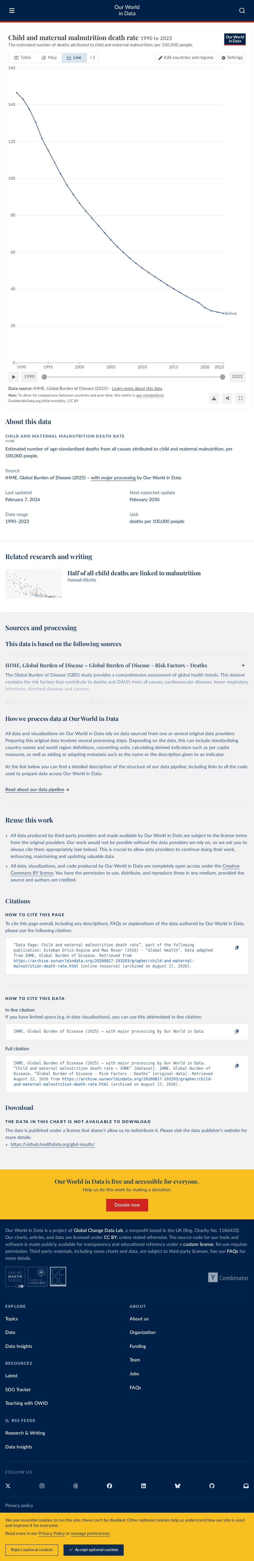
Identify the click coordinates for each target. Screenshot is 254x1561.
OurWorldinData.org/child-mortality (36, 401)
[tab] (22, 58)
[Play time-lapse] (13, 377)
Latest (11, 1376)
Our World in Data (127, 10)
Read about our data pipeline (34, 789)
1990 (29, 377)
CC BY (73, 401)
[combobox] (242, 10)
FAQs (232, 1251)
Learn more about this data (137, 389)
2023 (237, 377)
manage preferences (90, 1534)
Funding (138, 1346)
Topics (11, 1319)
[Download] (214, 398)
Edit (189, 58)
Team (135, 1360)
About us (139, 1319)
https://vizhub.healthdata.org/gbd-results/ (53, 1144)
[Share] (227, 398)
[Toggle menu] (12, 10)
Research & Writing (25, 1433)
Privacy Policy (51, 1534)
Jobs (134, 1374)
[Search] (242, 10)
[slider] (44, 377)
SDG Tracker (18, 1390)
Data (10, 1332)
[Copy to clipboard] (229, 948)
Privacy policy (19, 1505)
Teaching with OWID (26, 1403)
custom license (198, 1244)
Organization (143, 1332)
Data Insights (18, 1346)
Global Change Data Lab (98, 1230)
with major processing (113, 478)
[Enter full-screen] (240, 398)
